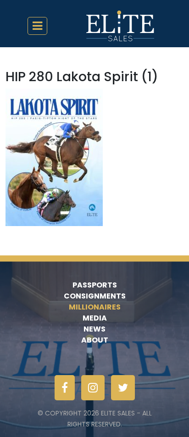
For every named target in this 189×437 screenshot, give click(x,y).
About (94, 340)
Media (95, 318)
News (94, 329)
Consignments (95, 296)
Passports (94, 285)
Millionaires (95, 307)
